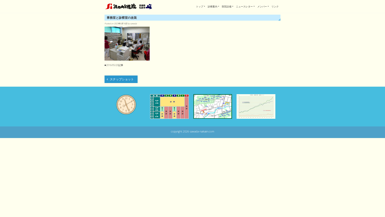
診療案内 (212, 6)
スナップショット (122, 79)
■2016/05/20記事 (114, 65)
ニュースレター (244, 6)
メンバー (262, 6)
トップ (199, 6)
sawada (133, 23)
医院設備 (226, 6)
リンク (275, 6)
